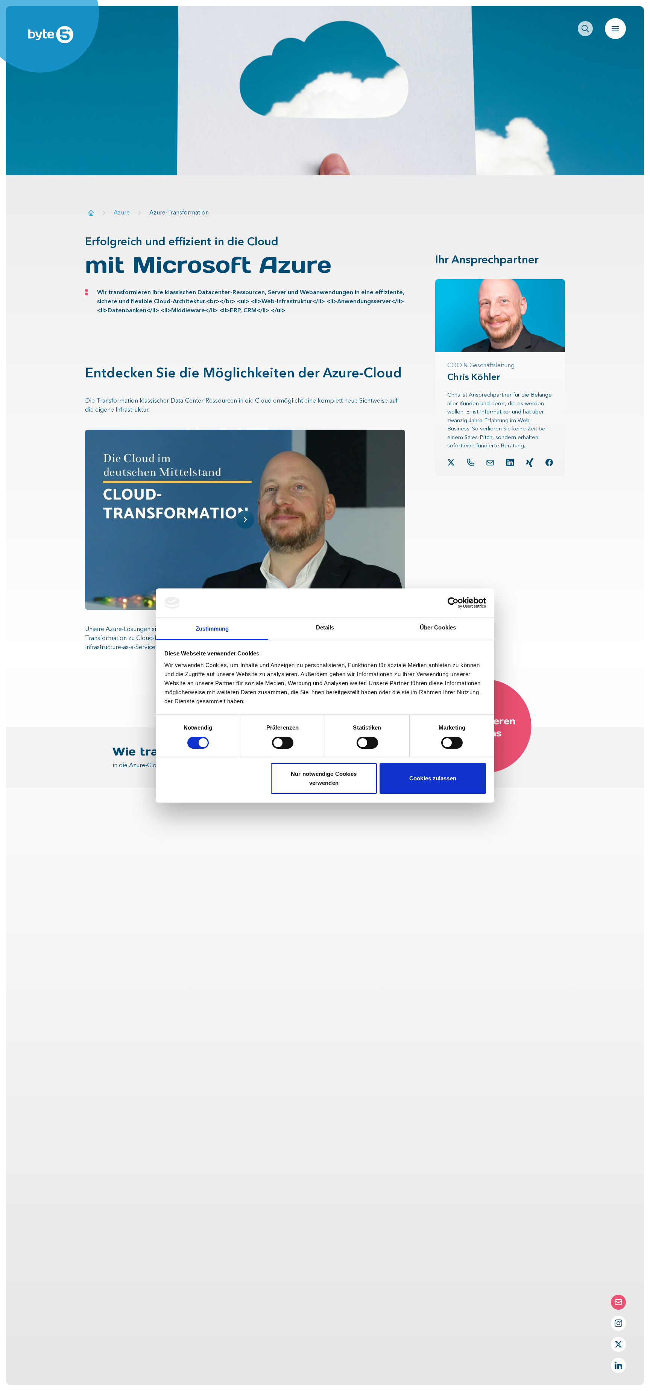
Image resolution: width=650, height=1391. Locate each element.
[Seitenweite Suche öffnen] (585, 28)
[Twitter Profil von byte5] (618, 1344)
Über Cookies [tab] (438, 627)
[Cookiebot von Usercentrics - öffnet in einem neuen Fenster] (453, 602)
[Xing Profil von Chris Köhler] (529, 462)
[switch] (282, 743)
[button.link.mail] (490, 462)
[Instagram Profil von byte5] (618, 1323)
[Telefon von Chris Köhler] (470, 462)
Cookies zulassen (432, 778)
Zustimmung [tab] (212, 628)
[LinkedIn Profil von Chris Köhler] (510, 462)
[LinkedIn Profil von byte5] (618, 1365)
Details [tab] (325, 627)
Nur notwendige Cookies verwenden (324, 778)
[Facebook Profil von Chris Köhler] (549, 462)
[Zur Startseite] (91, 213)
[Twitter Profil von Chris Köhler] (451, 462)
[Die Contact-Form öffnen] (618, 1302)
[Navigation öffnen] (615, 28)
